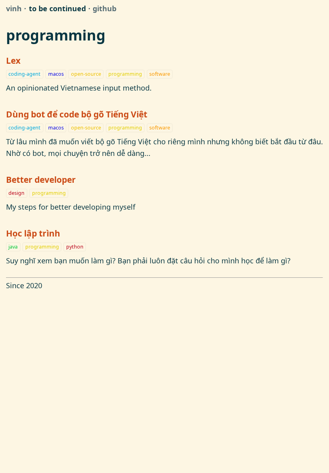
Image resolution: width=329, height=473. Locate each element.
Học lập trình (33, 233)
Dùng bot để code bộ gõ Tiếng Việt (76, 114)
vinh (14, 8)
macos (56, 74)
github (104, 8)
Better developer (41, 179)
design (16, 193)
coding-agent (24, 74)
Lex (13, 60)
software (159, 74)
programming (125, 74)
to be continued (57, 8)
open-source (86, 74)
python (74, 246)
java (13, 246)
